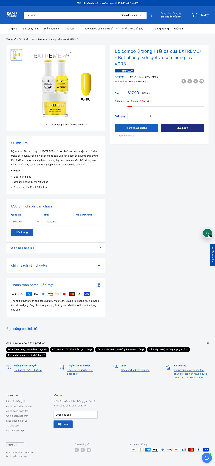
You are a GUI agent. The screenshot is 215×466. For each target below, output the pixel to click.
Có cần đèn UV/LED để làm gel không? (72, 349)
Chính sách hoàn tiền (22, 247)
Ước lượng (22, 232)
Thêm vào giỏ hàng (136, 127)
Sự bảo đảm (12, 425)
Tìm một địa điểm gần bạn (135, 369)
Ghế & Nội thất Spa (132, 28)
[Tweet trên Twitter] (195, 81)
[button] (124, 136)
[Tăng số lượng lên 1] (150, 116)
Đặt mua (63, 424)
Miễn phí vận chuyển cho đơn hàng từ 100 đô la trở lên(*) (107, 3)
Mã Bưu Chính (84, 214)
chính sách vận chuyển (19, 406)
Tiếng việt (12, 445)
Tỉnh (46, 214)
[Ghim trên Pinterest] (189, 81)
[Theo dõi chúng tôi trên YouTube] (89, 450)
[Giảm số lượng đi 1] (131, 116)
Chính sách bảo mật (17, 415)
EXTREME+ (120, 77)
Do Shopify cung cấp (16, 456)
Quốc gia (16, 214)
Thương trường (160, 28)
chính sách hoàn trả (17, 410)
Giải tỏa (178, 28)
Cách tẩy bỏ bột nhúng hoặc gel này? (168, 349)
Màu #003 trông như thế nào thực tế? (27, 349)
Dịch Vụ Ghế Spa (15, 430)
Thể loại (69, 28)
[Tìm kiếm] (150, 15)
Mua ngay (182, 127)
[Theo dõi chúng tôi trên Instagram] (83, 450)
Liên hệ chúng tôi (15, 401)
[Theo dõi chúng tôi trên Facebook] (77, 450)
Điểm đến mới (51, 28)
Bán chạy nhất (31, 28)
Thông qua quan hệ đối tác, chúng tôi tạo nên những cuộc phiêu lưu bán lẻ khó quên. (190, 373)
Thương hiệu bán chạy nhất (98, 28)
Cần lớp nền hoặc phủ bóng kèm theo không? (120, 349)
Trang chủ (11, 28)
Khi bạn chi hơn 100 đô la (28, 369)
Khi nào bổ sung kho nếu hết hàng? (26, 355)
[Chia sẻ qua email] (201, 81)
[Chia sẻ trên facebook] (183, 81)
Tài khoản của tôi (171, 16)
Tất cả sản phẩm (27, 39)
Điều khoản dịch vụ (17, 420)
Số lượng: (120, 116)
